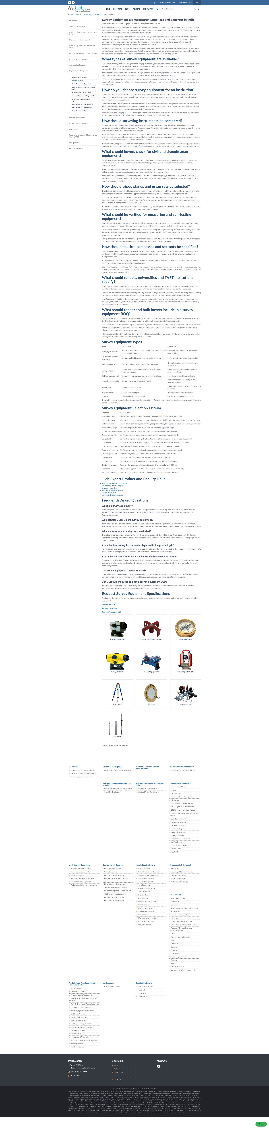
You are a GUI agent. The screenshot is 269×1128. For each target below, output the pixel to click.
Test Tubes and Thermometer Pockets (184, 908)
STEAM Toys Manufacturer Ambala (183, 810)
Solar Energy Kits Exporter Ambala (82, 777)
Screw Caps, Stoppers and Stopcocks (184, 925)
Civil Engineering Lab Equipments (82, 104)
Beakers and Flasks (177, 967)
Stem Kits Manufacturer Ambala (182, 803)
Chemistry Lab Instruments (192, 1091)
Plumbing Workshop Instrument (81, 1024)
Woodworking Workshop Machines (82, 1011)
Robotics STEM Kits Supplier (147, 789)
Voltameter (175, 902)
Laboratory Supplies (178, 829)
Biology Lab (141, 990)
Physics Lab (142, 993)
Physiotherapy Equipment (146, 911)
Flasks (173, 940)
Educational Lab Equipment (78, 59)
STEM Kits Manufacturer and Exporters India (83, 33)
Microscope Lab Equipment (78, 123)
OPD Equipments (143, 898)
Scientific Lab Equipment (77, 26)
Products (117, 9)
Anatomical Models (177, 835)
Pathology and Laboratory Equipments (84, 885)
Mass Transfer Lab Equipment (81, 92)
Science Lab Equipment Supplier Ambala (117, 770)
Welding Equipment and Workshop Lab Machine (82, 1000)
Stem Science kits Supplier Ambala (83, 770)
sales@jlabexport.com (79, 1072)
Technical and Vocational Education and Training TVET (83, 136)
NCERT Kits (175, 852)
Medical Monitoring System (147, 901)
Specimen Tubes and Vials (180, 915)
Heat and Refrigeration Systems (149, 872)
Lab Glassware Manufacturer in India (99, 1091)
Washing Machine (77, 1044)
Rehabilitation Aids (144, 905)
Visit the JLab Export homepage (112, 495)
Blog (127, 9)
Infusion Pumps (143, 915)
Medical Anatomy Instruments (148, 875)
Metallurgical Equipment (80, 77)
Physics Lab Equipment (176, 1091)
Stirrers (173, 905)
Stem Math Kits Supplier (112, 792)
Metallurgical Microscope (179, 882)
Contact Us (148, 9)
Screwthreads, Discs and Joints (182, 921)
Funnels (173, 934)
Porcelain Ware (176, 849)
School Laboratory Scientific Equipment (143, 1091)
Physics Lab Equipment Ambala (79, 40)
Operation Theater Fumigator (148, 888)
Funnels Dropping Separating (180, 937)
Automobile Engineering (79, 1020)
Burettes (174, 960)
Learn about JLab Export (110, 488)
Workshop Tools (76, 988)
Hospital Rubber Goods (145, 908)
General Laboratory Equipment (81, 882)
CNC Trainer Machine (78, 1014)
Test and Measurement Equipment (83, 96)
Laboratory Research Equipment (182, 797)
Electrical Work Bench (78, 992)
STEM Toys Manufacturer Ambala (182, 807)
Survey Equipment (78, 80)
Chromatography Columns (180, 957)
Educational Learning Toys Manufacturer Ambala (184, 814)
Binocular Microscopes (179, 875)
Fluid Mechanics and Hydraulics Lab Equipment (83, 88)
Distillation (174, 943)
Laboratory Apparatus (178, 825)
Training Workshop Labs (79, 1017)
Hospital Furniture (144, 868)
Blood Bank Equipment (145, 882)
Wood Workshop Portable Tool (81, 1007)
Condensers (175, 953)
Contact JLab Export (109, 493)
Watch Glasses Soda (178, 898)
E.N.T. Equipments (144, 892)
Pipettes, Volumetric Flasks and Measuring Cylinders (181, 929)
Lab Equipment (74, 143)
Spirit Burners (175, 918)
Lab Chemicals (176, 793)
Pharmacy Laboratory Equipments (82, 878)
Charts (173, 790)
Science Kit (73, 21)
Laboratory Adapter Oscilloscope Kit (183, 970)
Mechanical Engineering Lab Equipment (80, 100)
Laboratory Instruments (112, 986)
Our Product (77, 14)
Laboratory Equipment (76, 1093)
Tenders (136, 9)
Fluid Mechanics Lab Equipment (82, 107)
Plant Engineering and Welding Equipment (85, 1004)
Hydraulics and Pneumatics (80, 1037)
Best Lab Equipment (76, 148)
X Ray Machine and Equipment (148, 918)
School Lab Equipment (178, 819)
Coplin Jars (175, 950)
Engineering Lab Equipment (92, 14)
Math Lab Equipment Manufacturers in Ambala (82, 46)
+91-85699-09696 (77, 1076)
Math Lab (107, 1093)
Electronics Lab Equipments (180, 839)
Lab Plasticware (176, 842)
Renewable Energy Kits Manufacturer (83, 773)
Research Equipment (78, 875)
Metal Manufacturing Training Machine (84, 1040)
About (197, 2)
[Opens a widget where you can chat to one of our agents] (261, 1124)
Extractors (174, 947)
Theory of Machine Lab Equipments (83, 1027)
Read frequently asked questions (113, 490)
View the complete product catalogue (114, 483)
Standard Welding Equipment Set (82, 995)
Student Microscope (178, 878)
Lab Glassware (74, 129)
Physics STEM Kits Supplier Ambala (183, 770)
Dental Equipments (144, 885)
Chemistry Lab (142, 996)
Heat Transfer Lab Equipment (81, 84)
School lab (101, 1093)
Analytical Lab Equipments (78, 65)
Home (108, 9)
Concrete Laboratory (78, 1030)
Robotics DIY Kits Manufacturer (148, 792)
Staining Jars (175, 911)
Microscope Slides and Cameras (182, 872)
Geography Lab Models (178, 787)
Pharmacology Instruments (80, 872)
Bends (173, 963)
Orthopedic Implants (145, 925)
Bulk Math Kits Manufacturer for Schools (118, 789)
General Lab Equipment (145, 986)
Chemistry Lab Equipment (180, 845)
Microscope (175, 800)
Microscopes (129, 1093)
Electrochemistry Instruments (81, 868)
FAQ (158, 9)
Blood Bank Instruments (146, 878)
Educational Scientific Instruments (120, 1091)
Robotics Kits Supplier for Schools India (83, 53)
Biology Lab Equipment (178, 822)
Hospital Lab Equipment (77, 117)
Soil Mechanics (76, 1034)
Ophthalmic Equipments (146, 921)
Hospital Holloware (144, 895)
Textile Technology (77, 1047)
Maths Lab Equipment (178, 832)
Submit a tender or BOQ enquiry (112, 486)
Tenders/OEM (118, 1072)
